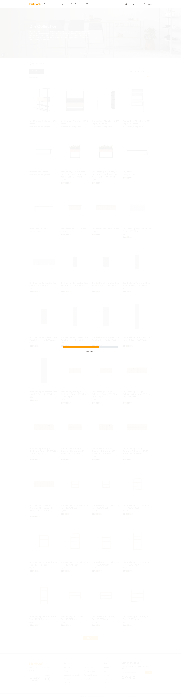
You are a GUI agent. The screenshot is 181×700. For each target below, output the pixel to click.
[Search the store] (126, 4)
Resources (78, 4)
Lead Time (87, 4)
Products (47, 4)
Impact (63, 4)
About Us (70, 4)
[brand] (36, 4)
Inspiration (55, 4)
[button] (146, 4)
